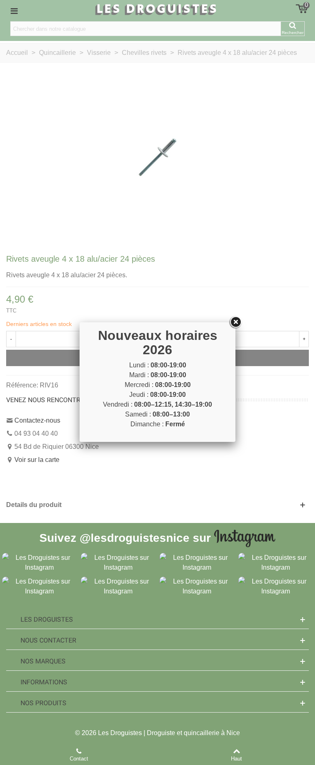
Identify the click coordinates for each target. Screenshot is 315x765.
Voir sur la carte (36, 459)
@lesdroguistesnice (134, 537)
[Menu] (14, 10)
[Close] (235, 322)
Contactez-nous (37, 420)
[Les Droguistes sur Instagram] (39, 562)
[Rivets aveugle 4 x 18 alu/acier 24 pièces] (157, 157)
